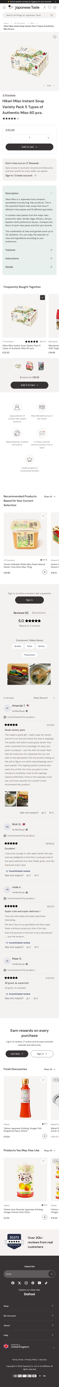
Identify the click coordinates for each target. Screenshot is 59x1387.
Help (6, 1335)
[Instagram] (26, 1282)
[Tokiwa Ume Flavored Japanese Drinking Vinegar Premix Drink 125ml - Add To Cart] (44, 1217)
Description (11, 193)
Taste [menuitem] (29, 646)
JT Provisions (8, 95)
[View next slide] (54, 86)
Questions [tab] (39, 613)
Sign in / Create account (18, 175)
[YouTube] (39, 1282)
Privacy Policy (31, 1359)
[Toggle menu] (4, 7)
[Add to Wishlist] (54, 37)
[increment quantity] (48, 138)
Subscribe (51, 1274)
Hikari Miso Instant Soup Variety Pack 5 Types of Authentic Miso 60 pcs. (21, 347)
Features (10, 250)
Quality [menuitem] (17, 646)
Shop (6, 1306)
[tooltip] (18, 871)
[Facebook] (12, 1282)
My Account (10, 1315)
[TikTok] (46, 1282)
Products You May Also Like (21, 1150)
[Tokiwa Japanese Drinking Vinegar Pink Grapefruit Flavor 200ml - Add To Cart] (44, 1136)
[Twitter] (19, 1282)
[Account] (44, 7)
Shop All (48, 496)
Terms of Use (17, 1359)
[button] (10, 118)
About (7, 1325)
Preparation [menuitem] (29, 654)
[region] (29, 674)
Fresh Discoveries (15, 1069)
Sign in (29, 600)
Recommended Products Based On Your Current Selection (20, 501)
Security (43, 1359)
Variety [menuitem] (41, 646)
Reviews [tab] (21, 613)
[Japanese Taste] (23, 7)
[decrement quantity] (10, 138)
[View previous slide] (44, 86)
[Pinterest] (32, 1282)
